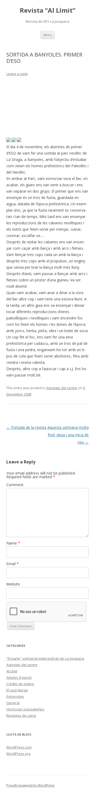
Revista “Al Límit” (47, 10)
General (13, 702)
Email (12, 563)
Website (13, 584)
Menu (48, 35)
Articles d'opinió (19, 677)
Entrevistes (15, 696)
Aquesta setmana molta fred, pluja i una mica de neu (68, 435)
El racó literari (17, 690)
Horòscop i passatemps (25, 709)
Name (13, 543)
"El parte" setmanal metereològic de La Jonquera (45, 658)
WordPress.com (19, 747)
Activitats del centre (61, 387)
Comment (14, 484)
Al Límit (11, 671)
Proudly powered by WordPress (30, 785)
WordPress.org (18, 753)
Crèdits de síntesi (20, 683)
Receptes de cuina (21, 715)
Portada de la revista (26, 427)
